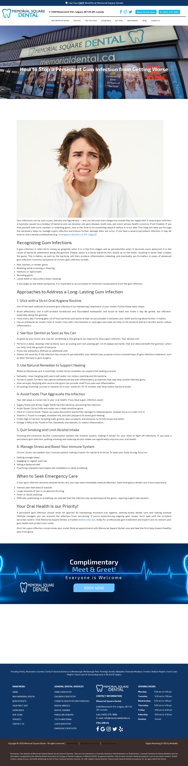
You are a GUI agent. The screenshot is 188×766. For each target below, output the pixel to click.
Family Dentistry (63, 692)
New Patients (132, 20)
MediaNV (174, 743)
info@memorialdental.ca (117, 718)
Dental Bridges (62, 705)
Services (77, 20)
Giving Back (106, 20)
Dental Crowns (62, 710)
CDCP (81, 2)
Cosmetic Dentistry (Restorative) (71, 701)
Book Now (94, 588)
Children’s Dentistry (65, 696)
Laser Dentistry (62, 724)
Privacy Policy (72, 743)
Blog (145, 20)
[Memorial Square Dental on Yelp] (121, 730)
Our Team (119, 20)
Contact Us (155, 20)
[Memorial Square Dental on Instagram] (125, 12)
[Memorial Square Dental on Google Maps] (103, 730)
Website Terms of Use (90, 743)
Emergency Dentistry (65, 728)
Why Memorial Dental (60, 20)
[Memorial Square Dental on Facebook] (121, 12)
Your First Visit (91, 20)
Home (15, 692)
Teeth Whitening (63, 719)
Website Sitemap (109, 743)
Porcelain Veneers (63, 714)
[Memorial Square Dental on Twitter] (130, 12)
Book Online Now (146, 12)
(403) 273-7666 (170, 12)
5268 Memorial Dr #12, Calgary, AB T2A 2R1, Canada (77, 12)
